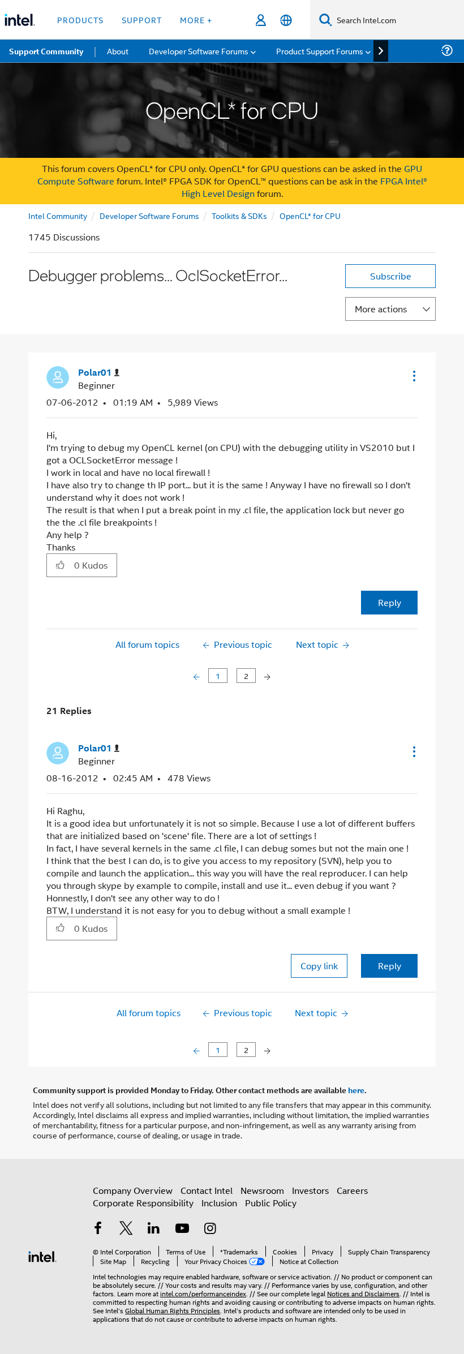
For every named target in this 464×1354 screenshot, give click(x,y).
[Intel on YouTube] (182, 1229)
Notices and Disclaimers (363, 1293)
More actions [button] (381, 308)
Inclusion (219, 1202)
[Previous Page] (198, 676)
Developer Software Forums (149, 215)
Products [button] (80, 19)
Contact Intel (207, 1190)
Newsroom (262, 1190)
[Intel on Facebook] (98, 1229)
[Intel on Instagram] (210, 1229)
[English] (286, 20)
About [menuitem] (117, 51)
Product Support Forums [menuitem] (319, 51)
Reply (389, 602)
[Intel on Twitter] (126, 1229)
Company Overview (133, 1190)
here (356, 1090)
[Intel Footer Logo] (42, 1255)
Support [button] (142, 19)
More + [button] (196, 19)
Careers (352, 1190)
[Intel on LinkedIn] (154, 1229)
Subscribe (390, 275)
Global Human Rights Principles (172, 1310)
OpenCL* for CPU (310, 215)
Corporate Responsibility (143, 1202)
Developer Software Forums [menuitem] (198, 51)
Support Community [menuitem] (46, 51)
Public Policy (271, 1202)
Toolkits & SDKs (239, 215)
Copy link (319, 965)
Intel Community (57, 215)
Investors (310, 1190)
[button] (413, 376)
